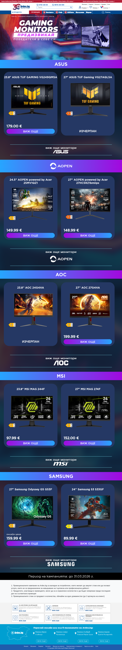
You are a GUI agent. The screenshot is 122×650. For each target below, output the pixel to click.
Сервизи (91, 4)
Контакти (97, 4)
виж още (30, 131)
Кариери (103, 4)
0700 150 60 (43, 5)
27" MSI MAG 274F (87, 389)
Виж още (41, 641)
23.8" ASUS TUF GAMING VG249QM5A (30, 77)
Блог (109, 4)
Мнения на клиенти (58, 646)
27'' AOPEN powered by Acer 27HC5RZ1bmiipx (88, 181)
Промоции (35, 12)
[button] (83, 8)
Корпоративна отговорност (74, 646)
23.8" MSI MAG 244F (31, 389)
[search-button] (71, 7)
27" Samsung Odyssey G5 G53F (30, 489)
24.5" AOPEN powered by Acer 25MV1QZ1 (31, 181)
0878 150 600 (59, 5)
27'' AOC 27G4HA (88, 287)
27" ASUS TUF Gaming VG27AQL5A (88, 77)
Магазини (84, 4)
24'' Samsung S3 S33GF (88, 489)
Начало (26, 646)
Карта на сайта (88, 646)
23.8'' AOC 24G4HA (30, 287)
